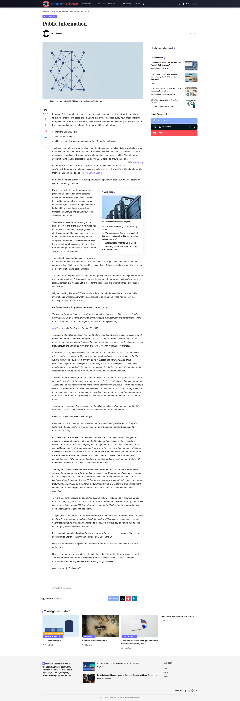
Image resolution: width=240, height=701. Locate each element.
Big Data (154, 106)
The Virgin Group (93, 173)
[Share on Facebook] (45, 119)
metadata (66, 588)
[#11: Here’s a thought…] (60, 626)
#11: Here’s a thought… (52, 641)
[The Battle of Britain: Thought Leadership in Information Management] (139, 626)
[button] (143, 4)
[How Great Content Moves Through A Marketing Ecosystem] (191, 91)
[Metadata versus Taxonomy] (100, 626)
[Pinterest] (174, 133)
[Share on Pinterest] (45, 131)
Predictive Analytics (53, 636)
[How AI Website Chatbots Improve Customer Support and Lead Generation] (89, 678)
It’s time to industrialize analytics (116, 222)
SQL (166, 68)
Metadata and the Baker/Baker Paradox (178, 617)
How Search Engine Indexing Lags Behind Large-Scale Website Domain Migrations (165, 76)
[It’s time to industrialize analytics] (121, 207)
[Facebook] (174, 120)
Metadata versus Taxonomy (94, 641)
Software (161, 68)
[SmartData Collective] (60, 4)
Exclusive (154, 68)
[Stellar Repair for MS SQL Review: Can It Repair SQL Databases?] (191, 65)
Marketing (171, 94)
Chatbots (100, 679)
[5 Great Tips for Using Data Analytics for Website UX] (89, 666)
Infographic (162, 94)
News (152, 83)
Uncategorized (130, 636)
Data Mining (49, 16)
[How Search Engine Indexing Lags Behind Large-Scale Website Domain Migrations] (191, 77)
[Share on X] (45, 125)
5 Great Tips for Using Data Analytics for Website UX (118, 663)
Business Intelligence (54, 633)
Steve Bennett (56, 33)
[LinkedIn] (196, 690)
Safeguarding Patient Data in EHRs (120, 243)
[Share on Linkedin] (45, 137)
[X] (174, 127)
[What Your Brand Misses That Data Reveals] (191, 103)
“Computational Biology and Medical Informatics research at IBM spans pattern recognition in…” (120, 236)
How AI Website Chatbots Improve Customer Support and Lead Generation (127, 675)
